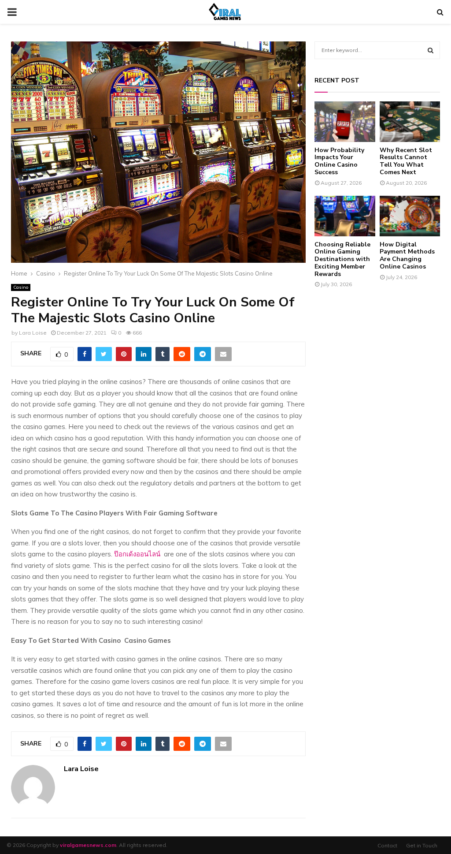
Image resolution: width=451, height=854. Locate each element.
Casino (20, 287)
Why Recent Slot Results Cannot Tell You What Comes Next (406, 161)
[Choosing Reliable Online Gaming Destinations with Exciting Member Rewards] (344, 216)
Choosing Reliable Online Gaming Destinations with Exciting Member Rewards (342, 259)
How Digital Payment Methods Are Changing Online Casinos (407, 255)
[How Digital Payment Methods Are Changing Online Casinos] (410, 216)
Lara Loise (33, 332)
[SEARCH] (430, 50)
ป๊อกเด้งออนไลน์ (137, 554)
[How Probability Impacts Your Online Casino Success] (344, 121)
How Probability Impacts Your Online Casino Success (339, 161)
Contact (387, 845)
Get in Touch (421, 845)
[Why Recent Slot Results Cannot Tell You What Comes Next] (410, 121)
